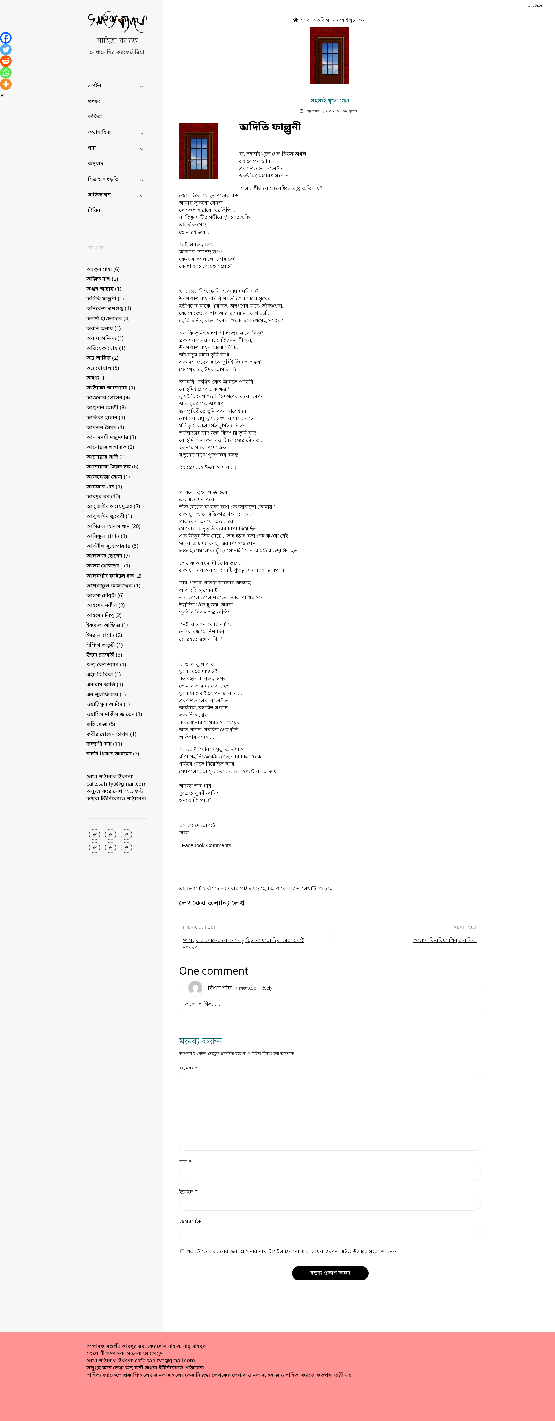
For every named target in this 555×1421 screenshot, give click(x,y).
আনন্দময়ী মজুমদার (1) (111, 437)
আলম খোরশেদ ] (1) (108, 565)
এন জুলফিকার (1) (106, 694)
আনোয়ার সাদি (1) (105, 457)
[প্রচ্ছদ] (94, 834)
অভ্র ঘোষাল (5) (102, 368)
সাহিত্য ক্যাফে (117, 41)
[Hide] (2, 95)
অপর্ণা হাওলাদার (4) (108, 318)
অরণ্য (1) (96, 378)
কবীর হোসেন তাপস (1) (111, 734)
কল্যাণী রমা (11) (104, 744)
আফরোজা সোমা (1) (108, 477)
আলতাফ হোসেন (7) (108, 556)
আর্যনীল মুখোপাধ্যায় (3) (112, 546)
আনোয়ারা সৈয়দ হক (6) (112, 467)
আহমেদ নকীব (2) (105, 605)
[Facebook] (6, 38)
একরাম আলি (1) (104, 684)
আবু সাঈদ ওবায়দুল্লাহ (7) (113, 506)
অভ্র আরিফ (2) (102, 358)
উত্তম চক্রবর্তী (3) (104, 655)
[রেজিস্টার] (126, 834)
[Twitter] (6, 49)
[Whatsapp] (6, 72)
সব (307, 20)
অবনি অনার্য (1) (103, 328)
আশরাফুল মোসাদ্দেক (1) (113, 585)
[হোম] (126, 847)
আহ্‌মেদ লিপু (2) (103, 615)
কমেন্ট (188, 1068)
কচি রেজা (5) (100, 724)
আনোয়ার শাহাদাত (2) (110, 447)
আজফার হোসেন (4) (108, 397)
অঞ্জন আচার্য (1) (103, 289)
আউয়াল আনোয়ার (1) (110, 388)
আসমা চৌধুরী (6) (104, 595)
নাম (185, 1162)
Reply (266, 988)
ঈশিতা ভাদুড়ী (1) (104, 645)
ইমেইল (188, 1192)
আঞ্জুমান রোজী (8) (106, 407)
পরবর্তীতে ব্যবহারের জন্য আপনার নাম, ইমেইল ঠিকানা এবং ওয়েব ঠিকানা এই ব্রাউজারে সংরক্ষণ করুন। (293, 1251)
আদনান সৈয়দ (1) (105, 427)
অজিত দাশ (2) (102, 279)
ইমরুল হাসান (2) (104, 635)
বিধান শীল (220, 988)
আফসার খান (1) (104, 487)
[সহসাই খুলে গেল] (330, 55)
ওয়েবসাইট (190, 1221)
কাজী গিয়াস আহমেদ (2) (112, 754)
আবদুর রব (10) (103, 496)
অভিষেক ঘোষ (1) (105, 348)
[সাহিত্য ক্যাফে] (117, 23)
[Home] (295, 20)
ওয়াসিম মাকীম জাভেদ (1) (114, 714)
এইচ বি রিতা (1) (103, 674)
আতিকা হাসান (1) (105, 417)
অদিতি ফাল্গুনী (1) (105, 298)
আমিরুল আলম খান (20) (113, 526)
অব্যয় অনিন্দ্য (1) (104, 338)
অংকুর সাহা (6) (102, 269)
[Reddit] (6, 61)
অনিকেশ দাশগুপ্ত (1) (108, 308)
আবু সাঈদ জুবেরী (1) (109, 516)
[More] (6, 84)
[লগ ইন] (110, 834)
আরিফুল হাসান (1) (106, 536)
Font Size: (534, 5)
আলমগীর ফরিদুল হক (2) (113, 576)
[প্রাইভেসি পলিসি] (110, 847)
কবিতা (323, 20)
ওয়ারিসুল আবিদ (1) (108, 704)
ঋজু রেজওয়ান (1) (106, 664)
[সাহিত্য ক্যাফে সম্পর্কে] (94, 847)
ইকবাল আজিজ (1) (107, 625)
